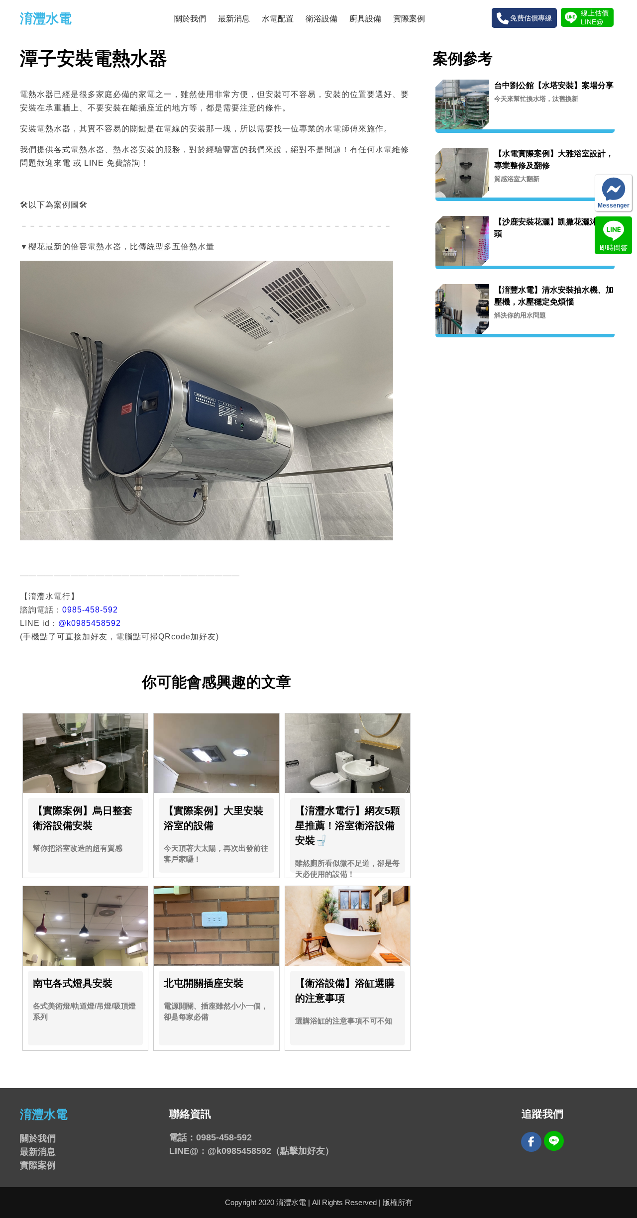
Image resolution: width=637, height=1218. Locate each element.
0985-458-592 (90, 610)
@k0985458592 (89, 623)
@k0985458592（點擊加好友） (271, 1151)
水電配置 (278, 18)
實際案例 (409, 18)
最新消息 (234, 18)
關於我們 (190, 18)
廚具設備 (365, 18)
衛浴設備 (321, 18)
